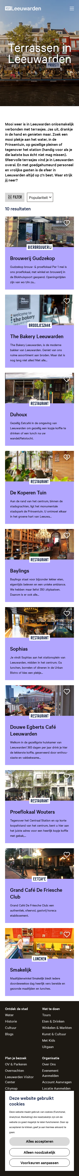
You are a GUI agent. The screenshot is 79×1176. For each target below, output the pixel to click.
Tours (46, 1014)
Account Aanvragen (57, 1081)
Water (9, 1014)
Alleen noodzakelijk (39, 1152)
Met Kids (48, 1040)
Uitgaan (48, 1046)
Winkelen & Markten (57, 1027)
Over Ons (49, 1064)
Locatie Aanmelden (56, 1088)
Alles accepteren (39, 1141)
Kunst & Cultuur (54, 1033)
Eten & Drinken (53, 1021)
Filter (17, 197)
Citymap (11, 1088)
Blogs (9, 1033)
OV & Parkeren (16, 1064)
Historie (11, 1021)
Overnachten (14, 1070)
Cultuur (10, 1027)
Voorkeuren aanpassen (39, 1162)
